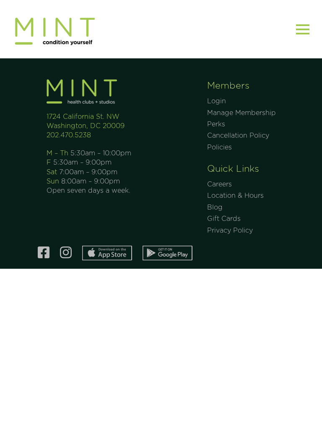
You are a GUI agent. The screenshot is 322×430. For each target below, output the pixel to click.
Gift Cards (224, 218)
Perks (216, 124)
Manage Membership (241, 113)
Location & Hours (235, 195)
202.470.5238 (69, 135)
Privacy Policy (230, 230)
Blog (215, 207)
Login (216, 101)
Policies (219, 147)
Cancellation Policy (238, 135)
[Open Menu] (302, 29)
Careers (219, 184)
